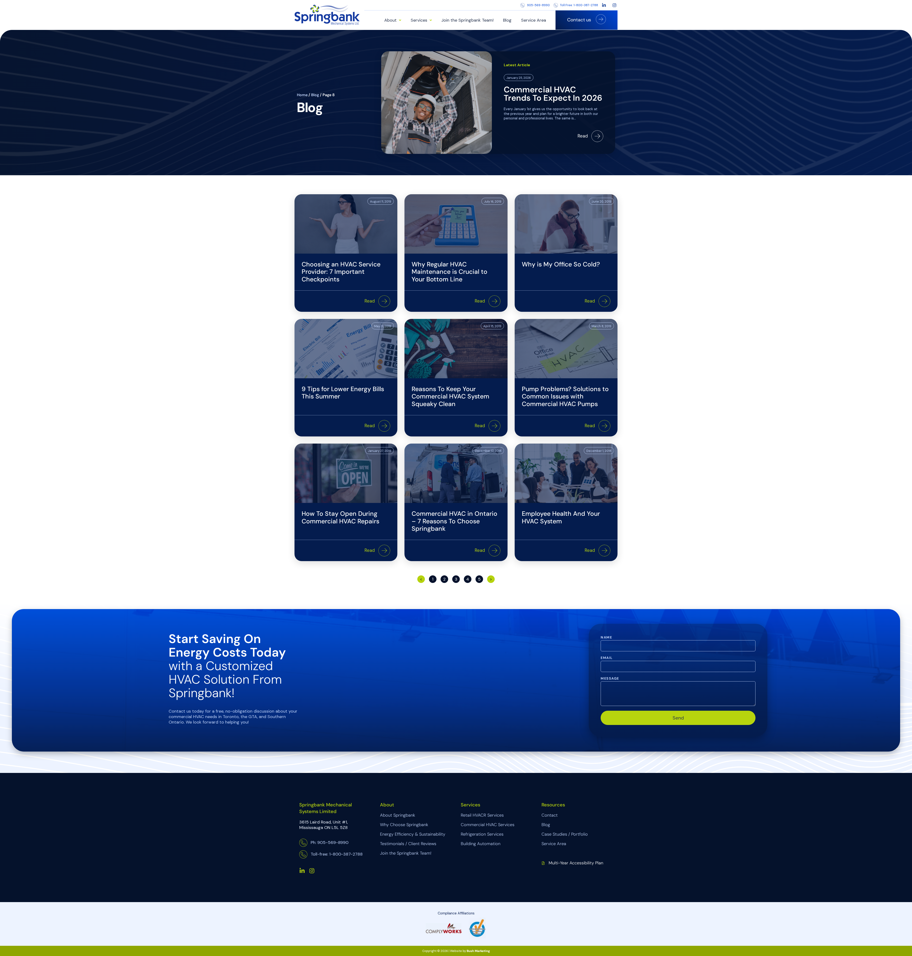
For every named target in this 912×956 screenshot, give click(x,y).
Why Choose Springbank (404, 824)
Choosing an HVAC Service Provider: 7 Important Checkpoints (341, 271)
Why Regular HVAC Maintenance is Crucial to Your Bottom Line (449, 271)
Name (606, 637)
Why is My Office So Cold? (561, 264)
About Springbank (397, 815)
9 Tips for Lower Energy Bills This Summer (343, 393)
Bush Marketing (478, 951)
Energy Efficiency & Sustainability (412, 834)
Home (302, 94)
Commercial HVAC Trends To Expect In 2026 (553, 93)
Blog (507, 20)
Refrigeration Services (482, 834)
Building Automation (480, 843)
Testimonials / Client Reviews (408, 843)
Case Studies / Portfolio (565, 834)
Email (607, 658)
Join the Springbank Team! (467, 20)
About (390, 20)
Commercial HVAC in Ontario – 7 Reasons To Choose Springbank (454, 521)
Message (610, 679)
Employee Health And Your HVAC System (561, 517)
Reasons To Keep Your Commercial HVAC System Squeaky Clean (450, 396)
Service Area (533, 20)
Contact (550, 815)
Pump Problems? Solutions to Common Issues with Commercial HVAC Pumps (565, 396)
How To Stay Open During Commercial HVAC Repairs (340, 517)
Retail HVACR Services (482, 815)
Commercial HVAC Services (487, 824)
